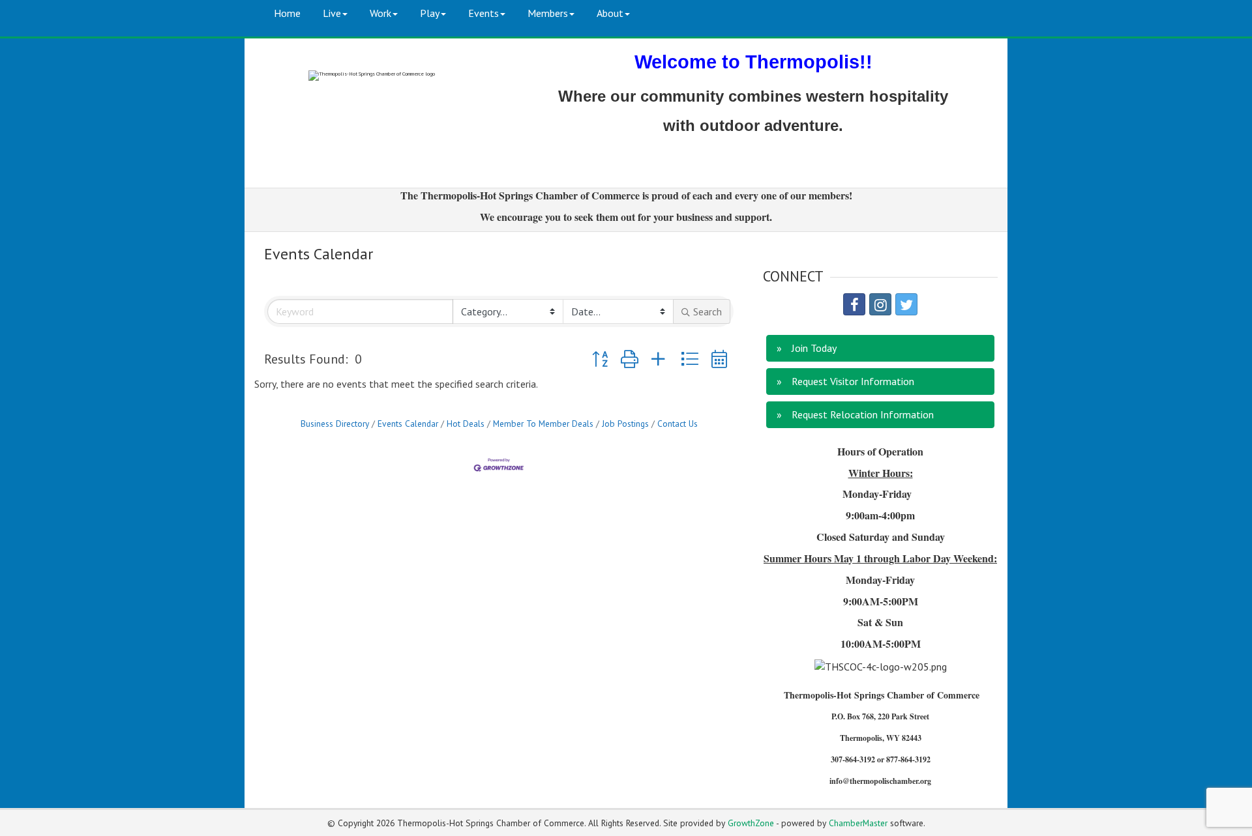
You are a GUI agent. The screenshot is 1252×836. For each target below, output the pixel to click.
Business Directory (335, 423)
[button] (600, 359)
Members (548, 13)
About (610, 13)
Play (430, 13)
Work (380, 13)
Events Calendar (408, 423)
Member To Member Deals (543, 423)
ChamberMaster (858, 823)
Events (483, 13)
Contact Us (677, 423)
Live (332, 13)
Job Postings (625, 423)
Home (287, 13)
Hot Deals (465, 423)
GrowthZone (751, 823)
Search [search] (707, 311)
